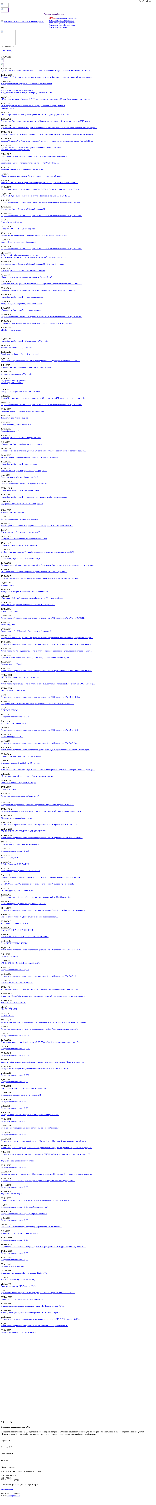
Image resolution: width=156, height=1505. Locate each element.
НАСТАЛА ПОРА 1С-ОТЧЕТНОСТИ (17, 930)
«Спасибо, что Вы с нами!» (12, 512)
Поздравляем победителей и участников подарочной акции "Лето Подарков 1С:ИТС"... (37, 805)
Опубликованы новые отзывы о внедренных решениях (24, 484)
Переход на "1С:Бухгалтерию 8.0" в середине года (22, 1299)
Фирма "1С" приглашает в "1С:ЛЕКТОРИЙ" (20, 545)
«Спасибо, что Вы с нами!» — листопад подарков (22, 444)
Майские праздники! (9, 857)
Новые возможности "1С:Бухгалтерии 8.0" (19, 1332)
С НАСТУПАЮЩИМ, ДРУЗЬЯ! (14, 943)
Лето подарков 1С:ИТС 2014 (13, 690)
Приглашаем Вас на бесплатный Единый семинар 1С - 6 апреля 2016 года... (32, 264)
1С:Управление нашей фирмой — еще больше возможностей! (26, 84)
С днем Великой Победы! (11, 222)
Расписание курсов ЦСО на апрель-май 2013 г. (20, 871)
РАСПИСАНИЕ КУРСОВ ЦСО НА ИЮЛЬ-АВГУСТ (23, 831)
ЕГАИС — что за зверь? (11, 330)
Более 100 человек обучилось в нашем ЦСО (19, 1279)
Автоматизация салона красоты (62, 23)
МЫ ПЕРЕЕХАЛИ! (9, 1009)
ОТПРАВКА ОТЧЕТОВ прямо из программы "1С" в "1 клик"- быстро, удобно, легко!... (37, 884)
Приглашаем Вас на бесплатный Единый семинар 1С (23, 209)
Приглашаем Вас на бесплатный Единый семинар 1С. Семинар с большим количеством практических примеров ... (49, 128)
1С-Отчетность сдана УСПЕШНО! (15, 923)
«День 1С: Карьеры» (9, 611)
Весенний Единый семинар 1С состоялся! (18, 242)
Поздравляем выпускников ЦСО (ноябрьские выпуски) (24, 1214)
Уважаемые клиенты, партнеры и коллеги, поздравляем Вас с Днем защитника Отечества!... (39, 290)
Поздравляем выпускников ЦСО (14, 1082)
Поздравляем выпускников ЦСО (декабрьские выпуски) (24, 1207)
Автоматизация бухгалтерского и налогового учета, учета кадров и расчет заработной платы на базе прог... (45, 750)
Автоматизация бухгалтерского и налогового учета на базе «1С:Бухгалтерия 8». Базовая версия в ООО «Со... (46, 644)
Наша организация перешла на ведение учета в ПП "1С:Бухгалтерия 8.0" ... (32, 1306)
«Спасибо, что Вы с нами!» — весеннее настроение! (23, 271)
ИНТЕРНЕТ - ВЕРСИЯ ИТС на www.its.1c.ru (20, 1233)
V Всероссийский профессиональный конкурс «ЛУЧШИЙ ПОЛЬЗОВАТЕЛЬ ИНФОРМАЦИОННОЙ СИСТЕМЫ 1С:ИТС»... (34, 256)
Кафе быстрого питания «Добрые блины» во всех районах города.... (29, 917)
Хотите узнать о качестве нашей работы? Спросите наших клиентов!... (30, 457)
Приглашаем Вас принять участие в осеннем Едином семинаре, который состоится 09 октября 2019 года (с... (46, 70)
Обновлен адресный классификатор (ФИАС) (19, 477)
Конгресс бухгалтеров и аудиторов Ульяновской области (24, 591)
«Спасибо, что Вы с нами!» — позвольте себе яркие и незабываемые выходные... (35, 497)
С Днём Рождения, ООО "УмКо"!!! (15, 864)
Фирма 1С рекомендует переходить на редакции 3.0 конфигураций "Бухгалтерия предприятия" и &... (43, 398)
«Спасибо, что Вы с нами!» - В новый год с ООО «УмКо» (25, 341)
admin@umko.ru (13, 1495)
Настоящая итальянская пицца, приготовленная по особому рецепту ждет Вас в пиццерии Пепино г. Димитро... (48, 769)
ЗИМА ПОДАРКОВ (9, 956)
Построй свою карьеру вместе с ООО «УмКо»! (20, 391)
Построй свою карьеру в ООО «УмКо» (17, 374)
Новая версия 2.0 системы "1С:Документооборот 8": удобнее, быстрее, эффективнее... (37, 526)
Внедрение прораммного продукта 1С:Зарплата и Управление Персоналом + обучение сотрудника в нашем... (46, 1174)
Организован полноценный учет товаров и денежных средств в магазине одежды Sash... (38, 1181)
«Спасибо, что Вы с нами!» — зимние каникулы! (22, 310)
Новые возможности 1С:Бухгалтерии (16, 347)
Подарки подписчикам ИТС (12, 1266)
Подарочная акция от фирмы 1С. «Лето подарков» (22, 504)
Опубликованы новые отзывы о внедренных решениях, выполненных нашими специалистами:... (41, 202)
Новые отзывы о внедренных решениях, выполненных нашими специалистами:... (35, 235)
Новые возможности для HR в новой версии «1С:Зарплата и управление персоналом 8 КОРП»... (41, 284)
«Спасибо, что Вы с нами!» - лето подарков (19, 464)
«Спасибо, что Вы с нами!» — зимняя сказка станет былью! (26, 367)
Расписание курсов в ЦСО (12, 737)
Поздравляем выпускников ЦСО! (15, 717)
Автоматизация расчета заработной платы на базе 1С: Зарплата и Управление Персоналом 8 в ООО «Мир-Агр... (48, 684)
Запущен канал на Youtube (12, 664)
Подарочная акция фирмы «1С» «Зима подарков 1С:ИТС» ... (14, 382)
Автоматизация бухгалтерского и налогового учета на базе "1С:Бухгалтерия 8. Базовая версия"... (41, 950)
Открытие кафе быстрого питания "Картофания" (21, 756)
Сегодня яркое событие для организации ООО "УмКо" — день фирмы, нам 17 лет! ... (36, 114)
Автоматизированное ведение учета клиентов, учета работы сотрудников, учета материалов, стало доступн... (46, 1148)
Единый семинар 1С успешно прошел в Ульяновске (22, 411)
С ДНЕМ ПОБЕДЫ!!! (10, 710)
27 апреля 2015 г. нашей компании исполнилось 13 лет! (24, 539)
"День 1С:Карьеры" (9, 789)
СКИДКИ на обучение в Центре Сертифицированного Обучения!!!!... (30, 1115)
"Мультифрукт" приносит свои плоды (17, 890)
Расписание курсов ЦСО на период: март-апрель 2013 (23, 904)
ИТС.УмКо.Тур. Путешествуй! (13, 723)
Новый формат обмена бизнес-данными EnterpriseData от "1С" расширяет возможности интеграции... (43, 451)
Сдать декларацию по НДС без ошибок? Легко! (20, 490)
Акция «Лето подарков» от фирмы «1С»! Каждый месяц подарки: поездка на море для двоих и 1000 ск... (27, 91)
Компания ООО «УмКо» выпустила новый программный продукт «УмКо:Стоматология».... (39, 183)
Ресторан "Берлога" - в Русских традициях (18, 783)
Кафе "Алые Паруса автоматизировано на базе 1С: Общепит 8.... (28, 605)
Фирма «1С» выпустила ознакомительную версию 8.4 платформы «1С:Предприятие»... (37, 323)
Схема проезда (7, 50)
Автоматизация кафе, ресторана (62, 25)
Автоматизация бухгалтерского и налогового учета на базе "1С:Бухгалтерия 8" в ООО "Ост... (40, 976)
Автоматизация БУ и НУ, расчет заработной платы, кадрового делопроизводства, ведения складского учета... (46, 651)
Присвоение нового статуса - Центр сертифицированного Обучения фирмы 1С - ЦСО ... (38, 1293)
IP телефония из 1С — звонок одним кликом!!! (20, 532)
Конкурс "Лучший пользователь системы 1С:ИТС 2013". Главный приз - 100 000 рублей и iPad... (41, 877)
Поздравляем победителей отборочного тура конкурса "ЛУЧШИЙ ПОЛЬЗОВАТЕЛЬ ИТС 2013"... (42, 811)
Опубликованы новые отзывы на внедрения (19, 519)
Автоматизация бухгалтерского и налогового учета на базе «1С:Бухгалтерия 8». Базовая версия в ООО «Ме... (46, 671)
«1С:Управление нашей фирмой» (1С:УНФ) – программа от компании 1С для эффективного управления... (45, 99)
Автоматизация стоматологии (61, 21)
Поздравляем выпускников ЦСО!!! (15, 851)
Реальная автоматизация (66, 18)
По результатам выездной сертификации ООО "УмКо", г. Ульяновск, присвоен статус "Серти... (40, 189)
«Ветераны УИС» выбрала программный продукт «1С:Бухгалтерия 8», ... (32, 598)
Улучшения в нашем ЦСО (12, 1194)
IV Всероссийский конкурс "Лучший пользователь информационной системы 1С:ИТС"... (38, 552)
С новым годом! (8, 585)
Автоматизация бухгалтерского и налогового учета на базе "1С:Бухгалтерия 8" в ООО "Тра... (40, 824)
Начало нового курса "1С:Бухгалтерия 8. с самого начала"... (26, 1088)
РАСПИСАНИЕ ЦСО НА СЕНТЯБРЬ (17, 983)
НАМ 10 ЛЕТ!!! (7, 1016)
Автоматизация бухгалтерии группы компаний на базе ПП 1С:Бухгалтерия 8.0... (34, 1326)
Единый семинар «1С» (10, 431)
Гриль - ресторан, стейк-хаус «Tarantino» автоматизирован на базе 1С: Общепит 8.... (36, 897)
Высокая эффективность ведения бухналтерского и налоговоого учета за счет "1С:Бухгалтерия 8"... (42, 1062)
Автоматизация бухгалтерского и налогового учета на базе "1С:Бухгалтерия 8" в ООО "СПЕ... (40, 730)
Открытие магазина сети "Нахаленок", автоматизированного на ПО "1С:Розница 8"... (37, 1200)
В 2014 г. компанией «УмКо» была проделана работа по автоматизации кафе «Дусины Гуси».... (40, 578)
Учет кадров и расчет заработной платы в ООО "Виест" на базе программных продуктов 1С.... (40, 1042)
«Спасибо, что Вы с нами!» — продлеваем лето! (21, 438)
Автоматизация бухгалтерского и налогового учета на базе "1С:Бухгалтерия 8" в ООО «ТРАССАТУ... (43, 618)
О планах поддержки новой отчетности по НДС (21, 558)
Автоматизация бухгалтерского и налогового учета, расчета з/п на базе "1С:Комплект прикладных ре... (44, 910)
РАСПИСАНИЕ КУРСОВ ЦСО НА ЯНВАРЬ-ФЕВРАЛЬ (25, 937)
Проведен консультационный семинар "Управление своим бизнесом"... (30, 1128)
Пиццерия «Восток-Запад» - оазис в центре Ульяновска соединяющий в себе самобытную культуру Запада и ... (47, 638)
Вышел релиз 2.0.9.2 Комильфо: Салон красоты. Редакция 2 (26, 631)
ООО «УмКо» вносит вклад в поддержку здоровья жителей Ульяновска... (31, 1227)
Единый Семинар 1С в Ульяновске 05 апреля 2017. (22, 169)
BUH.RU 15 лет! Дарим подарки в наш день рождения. (24, 471)
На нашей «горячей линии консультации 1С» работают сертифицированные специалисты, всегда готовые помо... (48, 565)
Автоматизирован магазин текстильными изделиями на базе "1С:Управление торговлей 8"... (39, 1029)
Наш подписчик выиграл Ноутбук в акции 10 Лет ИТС (24, 1273)
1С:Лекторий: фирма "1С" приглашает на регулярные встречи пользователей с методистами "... (41, 989)
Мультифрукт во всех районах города (16, 818)
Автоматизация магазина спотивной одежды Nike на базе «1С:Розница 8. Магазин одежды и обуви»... (43, 1141)
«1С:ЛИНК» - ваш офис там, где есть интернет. (21, 677)
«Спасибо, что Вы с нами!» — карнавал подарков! (22, 297)
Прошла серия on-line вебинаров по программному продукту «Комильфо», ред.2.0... (36, 657)
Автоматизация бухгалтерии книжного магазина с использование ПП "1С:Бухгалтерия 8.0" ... (40, 1319)
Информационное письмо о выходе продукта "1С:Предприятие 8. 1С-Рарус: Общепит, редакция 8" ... (43, 1246)
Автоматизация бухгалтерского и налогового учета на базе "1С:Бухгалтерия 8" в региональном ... (42, 838)
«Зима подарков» (8, 624)
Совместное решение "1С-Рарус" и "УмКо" (19, 1286)
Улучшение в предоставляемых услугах (17, 1161)
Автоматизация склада (58, 27)
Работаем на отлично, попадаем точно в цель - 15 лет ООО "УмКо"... (30, 163)
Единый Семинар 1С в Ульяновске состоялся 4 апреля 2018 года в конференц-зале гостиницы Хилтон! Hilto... (47, 141)
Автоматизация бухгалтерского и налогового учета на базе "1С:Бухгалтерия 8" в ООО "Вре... (40, 743)
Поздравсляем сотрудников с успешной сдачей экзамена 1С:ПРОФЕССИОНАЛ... (35, 1068)
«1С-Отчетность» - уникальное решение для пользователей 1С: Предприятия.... (34, 572)
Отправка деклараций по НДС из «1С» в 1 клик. (21, 763)
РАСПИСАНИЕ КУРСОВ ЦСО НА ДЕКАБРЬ (20, 963)
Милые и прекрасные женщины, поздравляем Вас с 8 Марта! (26, 277)
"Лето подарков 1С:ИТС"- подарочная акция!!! (20, 844)
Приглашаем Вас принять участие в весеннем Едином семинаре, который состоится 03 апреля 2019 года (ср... (47, 121)
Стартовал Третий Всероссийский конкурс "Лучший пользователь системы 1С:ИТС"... (37, 704)
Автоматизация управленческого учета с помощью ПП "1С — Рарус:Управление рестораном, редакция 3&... (46, 1154)
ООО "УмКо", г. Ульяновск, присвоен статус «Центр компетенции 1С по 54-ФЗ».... (35, 196)
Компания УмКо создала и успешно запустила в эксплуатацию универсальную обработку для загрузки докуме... (48, 134)
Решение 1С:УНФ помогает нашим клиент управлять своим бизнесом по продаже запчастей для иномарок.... (46, 77)
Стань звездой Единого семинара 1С (16, 424)
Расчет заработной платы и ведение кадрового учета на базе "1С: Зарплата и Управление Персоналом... (44, 1022)
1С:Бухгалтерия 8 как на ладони (14, 418)
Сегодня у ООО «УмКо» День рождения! (18, 229)
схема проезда (7, 1489)
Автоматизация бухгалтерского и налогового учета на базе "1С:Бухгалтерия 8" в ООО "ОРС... (40, 697)
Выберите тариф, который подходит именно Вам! (21, 303)
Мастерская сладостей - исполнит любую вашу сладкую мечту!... (28, 776)
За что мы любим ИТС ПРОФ (13, 1003)
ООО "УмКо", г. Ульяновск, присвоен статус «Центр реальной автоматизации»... (34, 156)
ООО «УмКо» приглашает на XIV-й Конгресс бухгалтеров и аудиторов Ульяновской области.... (40, 361)
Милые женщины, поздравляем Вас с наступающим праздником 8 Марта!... (32, 176)
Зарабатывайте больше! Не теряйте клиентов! (20, 354)
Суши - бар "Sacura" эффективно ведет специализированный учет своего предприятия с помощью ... (43, 996)
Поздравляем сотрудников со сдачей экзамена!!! (21, 1095)
